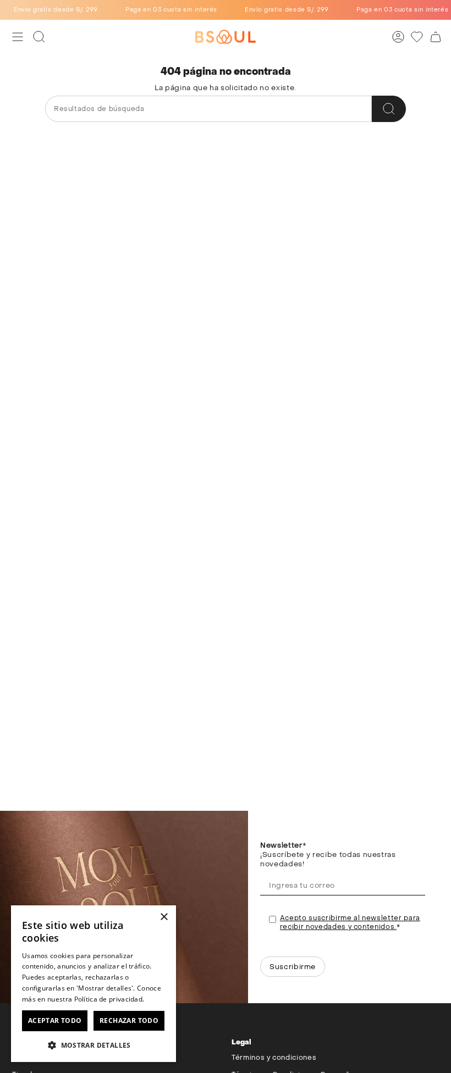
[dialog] (93, 983)
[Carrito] (435, 36)
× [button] (164, 917)
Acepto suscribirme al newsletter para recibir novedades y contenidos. (350, 922)
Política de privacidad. (109, 999)
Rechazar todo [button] (129, 1020)
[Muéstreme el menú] (18, 36)
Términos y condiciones (274, 1057)
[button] (93, 1044)
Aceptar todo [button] (55, 1020)
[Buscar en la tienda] (389, 109)
